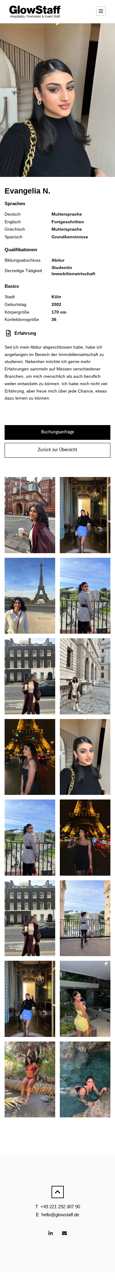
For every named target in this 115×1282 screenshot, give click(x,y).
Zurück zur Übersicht (57, 450)
